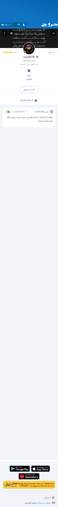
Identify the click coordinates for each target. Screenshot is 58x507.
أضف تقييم (29, 89)
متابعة (52, 52)
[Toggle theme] (24, 24)
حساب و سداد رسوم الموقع (38, 503)
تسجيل (47, 497)
